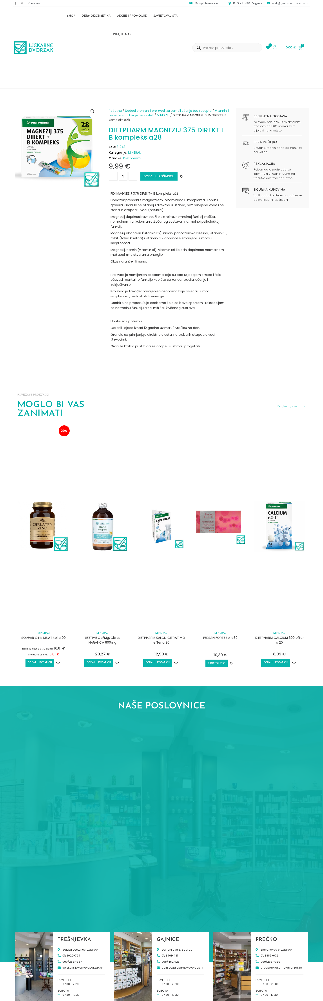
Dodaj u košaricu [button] (40, 662)
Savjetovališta (165, 15)
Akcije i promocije (132, 15)
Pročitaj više (216, 663)
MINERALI (163, 115)
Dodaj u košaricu (158, 176)
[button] (92, 111)
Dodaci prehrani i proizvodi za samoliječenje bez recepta (168, 110)
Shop (71, 15)
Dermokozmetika (96, 15)
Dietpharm (132, 158)
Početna (115, 110)
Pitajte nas (122, 34)
